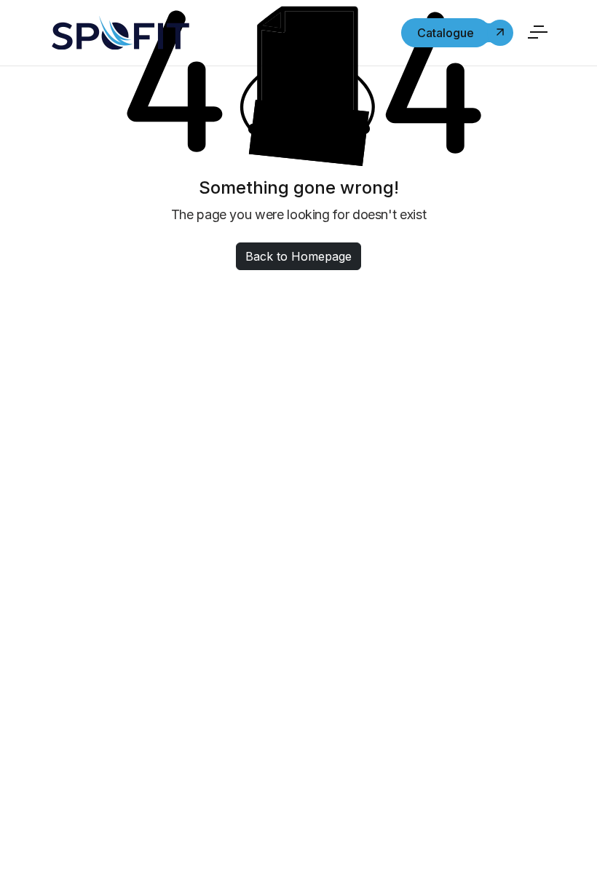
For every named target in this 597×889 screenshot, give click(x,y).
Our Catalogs (480, 509)
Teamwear (91, 625)
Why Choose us (484, 483)
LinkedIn (295, 850)
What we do (474, 431)
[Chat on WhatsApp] (25, 857)
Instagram (364, 850)
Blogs (455, 536)
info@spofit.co (271, 694)
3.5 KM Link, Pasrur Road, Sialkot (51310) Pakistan (305, 634)
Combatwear (99, 678)
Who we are (474, 405)
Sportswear (96, 651)
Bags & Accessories (121, 704)
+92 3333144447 (266, 675)
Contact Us (472, 457)
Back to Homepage (298, 256)
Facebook (231, 850)
